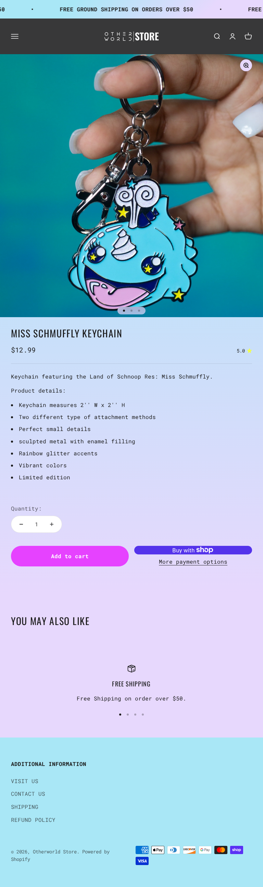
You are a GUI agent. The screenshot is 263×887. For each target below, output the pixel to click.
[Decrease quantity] (21, 524)
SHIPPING (24, 806)
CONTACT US (28, 793)
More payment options (193, 561)
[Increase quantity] (52, 524)
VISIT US (24, 780)
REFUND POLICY (33, 819)
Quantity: (26, 508)
